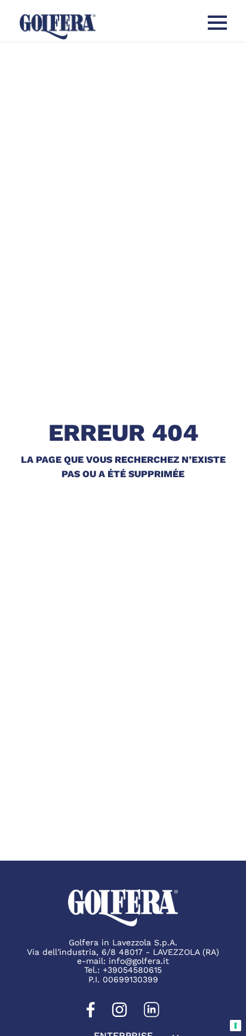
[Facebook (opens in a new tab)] (91, 1014)
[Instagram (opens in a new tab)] (119, 1014)
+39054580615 (132, 970)
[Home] (57, 26)
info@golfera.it (139, 961)
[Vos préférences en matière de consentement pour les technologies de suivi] (235, 1025)
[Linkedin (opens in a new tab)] (151, 1014)
